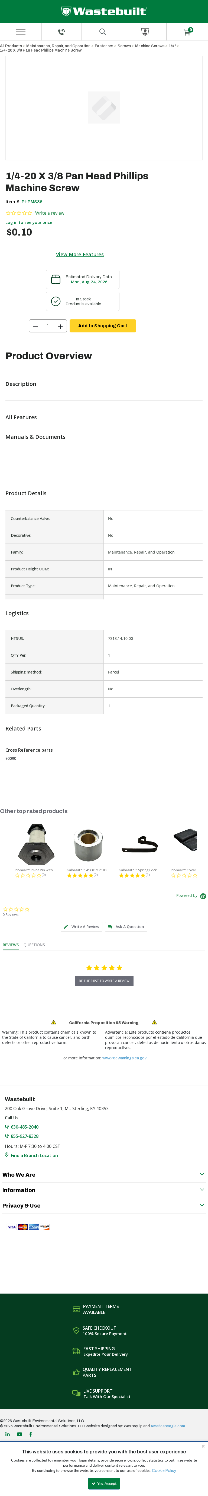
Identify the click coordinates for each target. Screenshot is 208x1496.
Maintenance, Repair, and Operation (58, 46)
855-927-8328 (24, 1136)
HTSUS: (17, 638)
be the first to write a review (104, 981)
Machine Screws (149, 46)
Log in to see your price (28, 222)
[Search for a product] (103, 31)
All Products (11, 46)
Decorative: (21, 535)
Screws (124, 46)
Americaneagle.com (168, 1426)
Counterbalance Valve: (30, 518)
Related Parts (23, 728)
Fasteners (104, 46)
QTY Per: (18, 655)
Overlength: (21, 688)
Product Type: (23, 585)
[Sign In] (145, 31)
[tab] (81, 927)
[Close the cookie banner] (203, 1446)
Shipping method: (26, 672)
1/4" (172, 46)
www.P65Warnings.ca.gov (124, 1058)
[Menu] (20, 32)
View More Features (80, 254)
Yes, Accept (106, 1483)
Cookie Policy (164, 1471)
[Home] (104, 11)
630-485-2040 (24, 1127)
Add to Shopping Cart (102, 325)
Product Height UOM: (30, 568)
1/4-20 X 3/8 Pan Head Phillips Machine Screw (41, 50)
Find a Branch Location (34, 1155)
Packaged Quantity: (28, 705)
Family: (17, 552)
